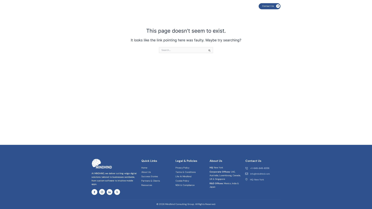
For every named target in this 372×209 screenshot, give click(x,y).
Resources (225, 6)
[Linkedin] (109, 192)
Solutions (152, 6)
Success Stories (205, 6)
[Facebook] (94, 192)
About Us (185, 6)
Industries (169, 6)
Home (139, 6)
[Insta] (102, 192)
